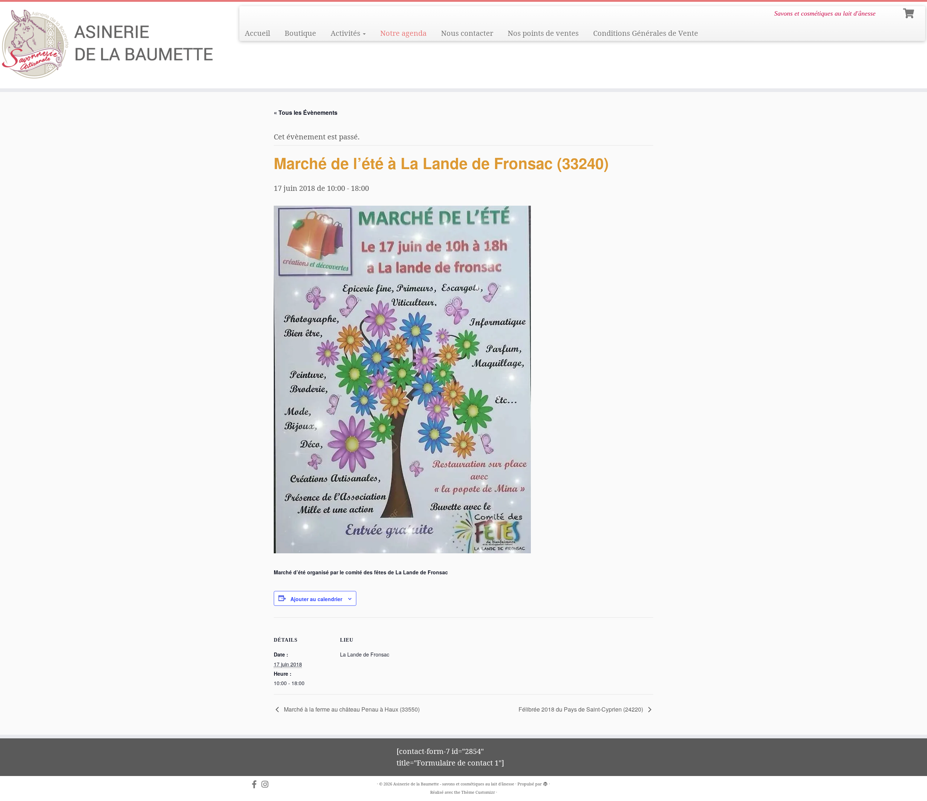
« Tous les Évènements (305, 112)
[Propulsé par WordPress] (545, 782)
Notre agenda (403, 33)
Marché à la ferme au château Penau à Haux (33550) (351, 709)
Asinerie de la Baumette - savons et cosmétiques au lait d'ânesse (453, 784)
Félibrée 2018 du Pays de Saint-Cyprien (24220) (582, 709)
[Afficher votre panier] (909, 12)
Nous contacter (467, 33)
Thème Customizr (478, 792)
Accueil (257, 33)
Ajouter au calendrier (316, 599)
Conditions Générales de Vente (645, 33)
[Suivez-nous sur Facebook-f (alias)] (256, 784)
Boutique (300, 33)
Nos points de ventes (543, 33)
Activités (346, 33)
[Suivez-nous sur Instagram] (267, 784)
